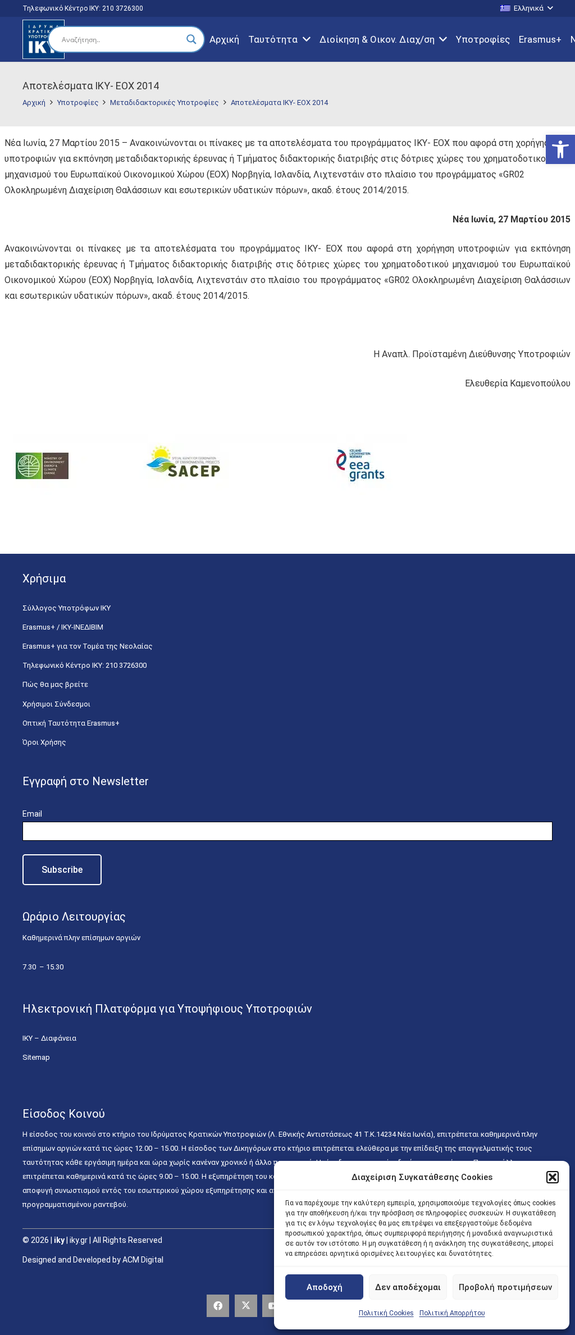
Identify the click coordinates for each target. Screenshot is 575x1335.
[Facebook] (218, 1306)
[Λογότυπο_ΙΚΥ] (43, 39)
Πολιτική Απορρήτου (452, 1313)
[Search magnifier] (191, 39)
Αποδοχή (325, 1287)
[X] (246, 1306)
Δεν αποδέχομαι (408, 1287)
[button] (560, 149)
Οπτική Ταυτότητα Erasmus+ (71, 723)
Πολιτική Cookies (386, 1313)
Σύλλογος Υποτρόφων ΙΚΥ (66, 608)
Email (32, 813)
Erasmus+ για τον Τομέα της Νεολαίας (87, 646)
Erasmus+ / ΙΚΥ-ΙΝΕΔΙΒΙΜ (62, 627)
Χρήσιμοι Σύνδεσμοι (56, 704)
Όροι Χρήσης (44, 742)
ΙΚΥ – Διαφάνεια (49, 1038)
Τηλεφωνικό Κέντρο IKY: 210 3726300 (84, 665)
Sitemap (36, 1057)
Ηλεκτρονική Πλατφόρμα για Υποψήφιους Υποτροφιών (167, 1008)
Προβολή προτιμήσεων (505, 1287)
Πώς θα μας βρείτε (55, 684)
